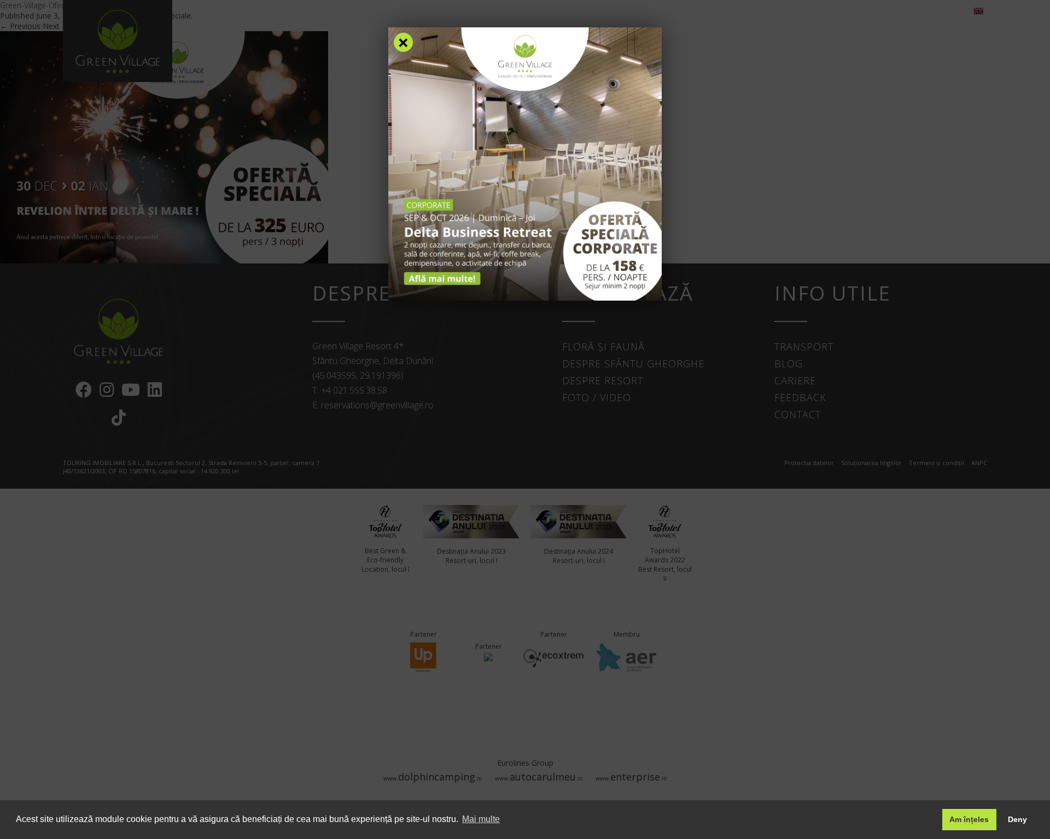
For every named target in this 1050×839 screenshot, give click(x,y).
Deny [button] (1017, 819)
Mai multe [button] (481, 819)
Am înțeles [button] (969, 819)
